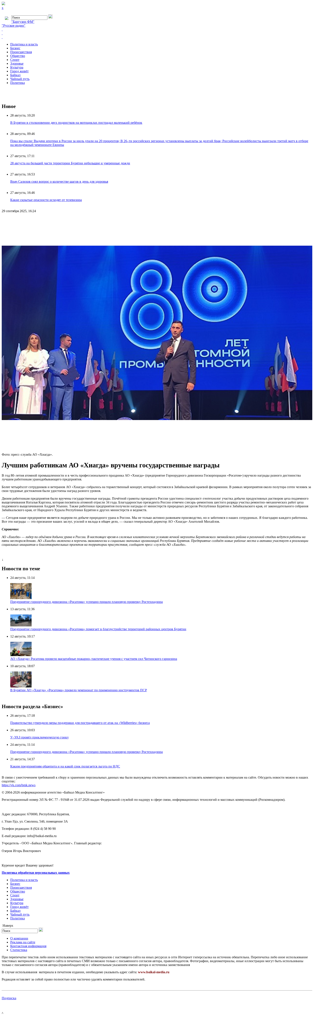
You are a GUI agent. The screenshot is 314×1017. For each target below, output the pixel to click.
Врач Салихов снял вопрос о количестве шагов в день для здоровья (59, 181)
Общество (17, 56)
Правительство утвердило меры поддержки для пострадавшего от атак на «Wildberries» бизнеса (80, 723)
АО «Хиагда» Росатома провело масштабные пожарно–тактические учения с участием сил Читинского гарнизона (93, 659)
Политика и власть (24, 44)
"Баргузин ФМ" (22, 21)
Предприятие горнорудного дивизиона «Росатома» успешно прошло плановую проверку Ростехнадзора (86, 602)
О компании (19, 938)
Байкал (15, 75)
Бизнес (15, 48)
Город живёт (19, 71)
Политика (17, 83)
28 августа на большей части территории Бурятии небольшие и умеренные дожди (70, 163)
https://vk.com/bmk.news (18, 785)
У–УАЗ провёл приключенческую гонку (39, 737)
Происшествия (21, 52)
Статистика (18, 950)
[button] (308, 220)
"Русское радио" (13, 25)
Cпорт (14, 59)
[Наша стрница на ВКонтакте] (157, 29)
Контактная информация (28, 946)
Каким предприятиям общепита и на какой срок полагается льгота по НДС (65, 766)
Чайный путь (19, 79)
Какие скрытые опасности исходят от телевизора (46, 200)
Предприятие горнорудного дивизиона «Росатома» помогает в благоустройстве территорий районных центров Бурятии (98, 629)
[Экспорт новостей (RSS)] (157, 33)
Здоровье (16, 63)
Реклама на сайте (22, 942)
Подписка (9, 998)
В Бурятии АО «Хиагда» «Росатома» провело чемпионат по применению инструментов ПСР (78, 690)
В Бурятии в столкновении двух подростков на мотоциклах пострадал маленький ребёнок (76, 122)
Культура (16, 67)
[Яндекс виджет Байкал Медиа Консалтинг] (157, 37)
